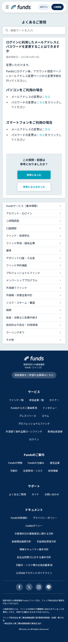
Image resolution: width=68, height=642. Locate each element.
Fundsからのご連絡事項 (24, 408)
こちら (46, 96)
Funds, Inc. (26, 629)
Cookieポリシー (34, 525)
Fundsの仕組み (36, 463)
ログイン (34, 439)
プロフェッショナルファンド (23, 272)
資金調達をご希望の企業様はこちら (34, 375)
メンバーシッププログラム (21, 280)
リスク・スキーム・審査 (20, 302)
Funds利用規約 (19, 518)
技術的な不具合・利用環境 (21, 324)
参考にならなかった (34, 187)
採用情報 (53, 470)
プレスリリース (27, 415)
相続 (8, 310)
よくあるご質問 (34, 22)
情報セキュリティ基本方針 (34, 549)
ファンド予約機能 (16, 265)
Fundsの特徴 (15, 463)
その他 (10, 339)
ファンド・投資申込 (18, 235)
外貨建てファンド (16, 287)
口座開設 (11, 228)
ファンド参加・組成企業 (20, 243)
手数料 (13, 470)
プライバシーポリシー (45, 518)
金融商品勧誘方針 (21, 541)
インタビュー (50, 408)
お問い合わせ (51, 494)
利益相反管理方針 (46, 541)
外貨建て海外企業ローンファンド (24, 431)
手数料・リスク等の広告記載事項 (34, 565)
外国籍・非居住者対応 (19, 295)
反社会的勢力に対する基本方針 (34, 557)
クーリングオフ (15, 332)
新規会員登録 (55, 431)
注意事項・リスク (33, 470)
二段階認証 (12, 220)
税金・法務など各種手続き (21, 317)
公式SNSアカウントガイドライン (34, 573)
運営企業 (55, 463)
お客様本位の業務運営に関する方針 (34, 533)
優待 (8, 250)
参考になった (34, 175)
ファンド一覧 (16, 400)
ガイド (35, 494)
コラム (45, 415)
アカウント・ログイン (19, 213)
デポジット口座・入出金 (20, 258)
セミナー (54, 400)
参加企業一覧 (36, 400)
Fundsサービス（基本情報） (22, 205)
